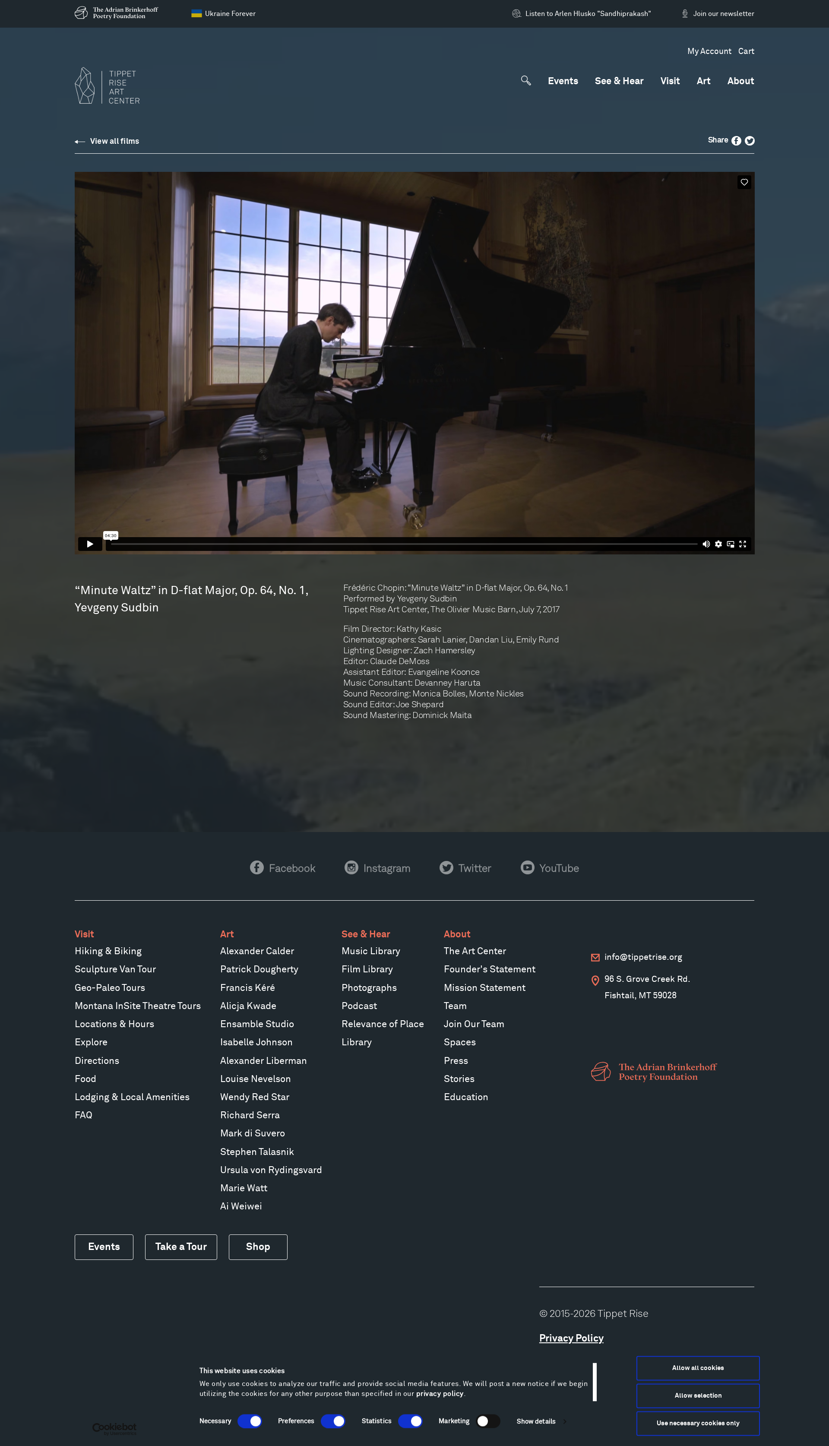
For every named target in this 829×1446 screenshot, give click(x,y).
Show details (536, 1421)
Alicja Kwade (248, 1006)
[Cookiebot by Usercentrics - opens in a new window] (114, 1429)
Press (456, 1061)
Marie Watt (243, 1188)
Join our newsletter (723, 13)
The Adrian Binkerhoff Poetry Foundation (656, 1072)
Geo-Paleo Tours (110, 988)
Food (85, 1079)
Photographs (369, 988)
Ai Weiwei (241, 1207)
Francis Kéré (247, 988)
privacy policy (440, 1393)
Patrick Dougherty (259, 970)
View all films (114, 142)
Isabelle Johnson (256, 1042)
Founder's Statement (489, 970)
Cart (746, 51)
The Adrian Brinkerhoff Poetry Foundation (119, 13)
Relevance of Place (383, 1024)
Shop (258, 1247)
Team (455, 1006)
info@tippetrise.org (643, 957)
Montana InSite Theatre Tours (138, 1006)
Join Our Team (474, 1024)
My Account (709, 51)
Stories (459, 1079)
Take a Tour (181, 1247)
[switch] (333, 1421)
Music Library (371, 951)
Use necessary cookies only (698, 1423)
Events (563, 81)
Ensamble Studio (257, 1024)
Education (466, 1097)
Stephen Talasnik (257, 1152)
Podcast (359, 1006)
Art (704, 81)
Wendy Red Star (254, 1097)
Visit (670, 81)
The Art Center (475, 951)
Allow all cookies (698, 1368)
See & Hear (619, 81)
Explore (91, 1042)
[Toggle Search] (526, 80)
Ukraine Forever (230, 13)
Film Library (367, 970)
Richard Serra (250, 1115)
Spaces (460, 1042)
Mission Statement (484, 988)
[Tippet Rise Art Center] (107, 85)
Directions (97, 1061)
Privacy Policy (571, 1339)
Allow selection (698, 1395)
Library (357, 1042)
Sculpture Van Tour (115, 970)
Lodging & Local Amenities (132, 1097)
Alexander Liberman (263, 1061)
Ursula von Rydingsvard (271, 1170)
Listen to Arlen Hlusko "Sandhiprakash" (588, 13)
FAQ (83, 1115)
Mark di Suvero (252, 1134)
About (741, 81)
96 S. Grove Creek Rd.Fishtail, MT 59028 (647, 987)
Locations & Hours (114, 1024)
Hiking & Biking (108, 951)
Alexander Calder (257, 951)
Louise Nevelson (255, 1079)
